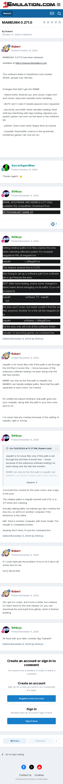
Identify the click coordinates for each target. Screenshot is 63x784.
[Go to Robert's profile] (6, 48)
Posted (24, 50)
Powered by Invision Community (32, 779)
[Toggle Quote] (7, 448)
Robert (9, 31)
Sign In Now (32, 721)
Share (15, 740)
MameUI (27, 34)
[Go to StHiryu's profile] (6, 193)
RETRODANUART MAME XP (18, 212)
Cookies (39, 775)
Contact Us (25, 775)
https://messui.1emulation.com (31, 63)
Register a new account (31, 698)
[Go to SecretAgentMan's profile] (6, 167)
